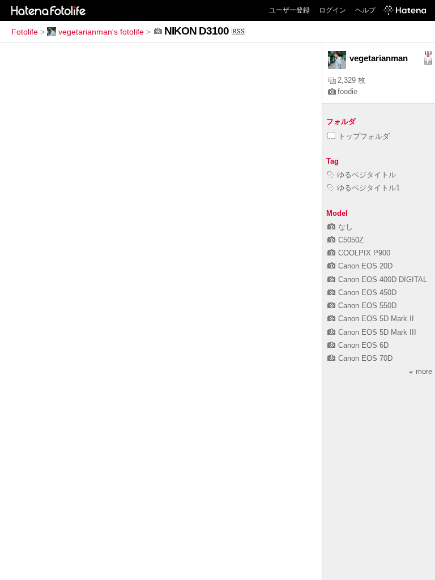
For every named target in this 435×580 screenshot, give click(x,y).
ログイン (332, 10)
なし (345, 227)
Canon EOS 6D (363, 345)
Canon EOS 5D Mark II (376, 318)
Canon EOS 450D (367, 292)
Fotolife (24, 31)
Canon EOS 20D (365, 266)
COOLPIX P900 (364, 253)
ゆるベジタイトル (366, 174)
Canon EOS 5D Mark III (377, 332)
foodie (347, 91)
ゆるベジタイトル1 (368, 188)
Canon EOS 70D (365, 358)
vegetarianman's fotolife (101, 31)
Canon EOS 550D (367, 305)
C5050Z (351, 240)
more (424, 371)
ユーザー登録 (289, 10)
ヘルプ (365, 10)
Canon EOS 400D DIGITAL (382, 279)
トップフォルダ (364, 136)
